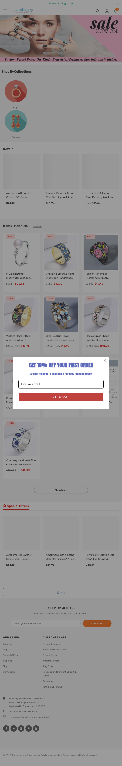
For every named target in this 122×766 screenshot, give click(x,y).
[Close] (105, 360)
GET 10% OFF (61, 396)
